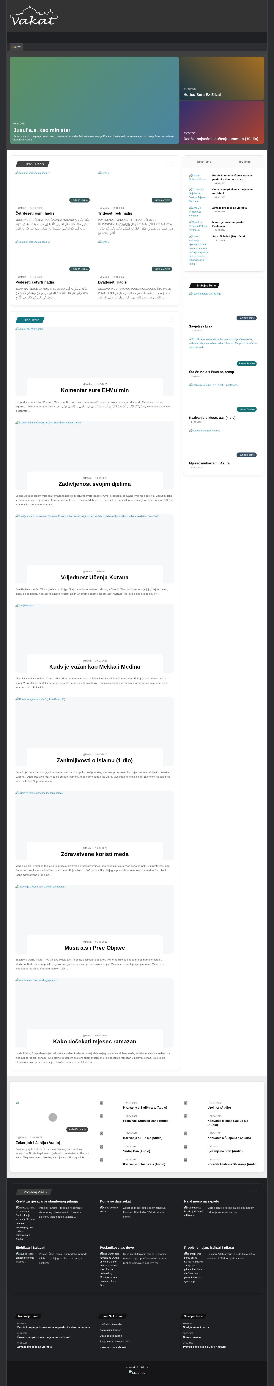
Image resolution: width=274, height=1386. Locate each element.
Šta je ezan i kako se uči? (115, 1341)
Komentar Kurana (176, 1087)
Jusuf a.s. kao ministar (41, 130)
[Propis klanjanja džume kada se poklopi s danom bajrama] (199, 179)
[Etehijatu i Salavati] (26, 1258)
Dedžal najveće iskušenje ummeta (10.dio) (221, 139)
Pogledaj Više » (35, 1192)
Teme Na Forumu (112, 1316)
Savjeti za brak (200, 326)
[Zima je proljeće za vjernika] (199, 212)
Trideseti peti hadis (115, 213)
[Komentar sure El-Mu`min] (94, 361)
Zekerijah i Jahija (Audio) (38, 1143)
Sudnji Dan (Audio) (136, 1151)
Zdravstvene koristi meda (95, 854)
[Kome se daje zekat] (110, 1210)
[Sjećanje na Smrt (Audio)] (185, 1147)
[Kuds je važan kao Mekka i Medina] (94, 638)
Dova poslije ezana (111, 1335)
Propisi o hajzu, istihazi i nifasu (209, 1247)
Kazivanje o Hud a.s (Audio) (142, 1138)
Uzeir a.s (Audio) (219, 1107)
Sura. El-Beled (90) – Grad (228, 236)
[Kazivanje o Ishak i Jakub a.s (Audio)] (185, 1116)
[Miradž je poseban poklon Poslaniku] (199, 226)
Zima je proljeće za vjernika (229, 207)
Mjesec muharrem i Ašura (209, 463)
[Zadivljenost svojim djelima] (94, 455)
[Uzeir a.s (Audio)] (185, 1103)
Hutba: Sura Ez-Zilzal (202, 95)
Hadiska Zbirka (82, 1087)
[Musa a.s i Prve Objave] (94, 919)
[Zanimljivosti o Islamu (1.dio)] (94, 731)
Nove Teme (204, 161)
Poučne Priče (86, 1100)
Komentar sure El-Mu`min (95, 390)
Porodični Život (57, 1100)
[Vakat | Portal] (34, 16)
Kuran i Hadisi (34, 164)
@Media (22, 208)
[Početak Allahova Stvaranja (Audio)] (185, 1160)
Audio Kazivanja (25, 1087)
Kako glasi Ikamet (110, 1330)
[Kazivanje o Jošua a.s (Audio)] (101, 1160)
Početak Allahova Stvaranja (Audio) (232, 1164)
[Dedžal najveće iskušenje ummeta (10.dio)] (222, 122)
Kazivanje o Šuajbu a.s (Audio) (229, 1138)
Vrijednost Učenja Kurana (95, 577)
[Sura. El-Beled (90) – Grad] (199, 250)
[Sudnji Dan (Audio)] (101, 1147)
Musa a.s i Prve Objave (94, 948)
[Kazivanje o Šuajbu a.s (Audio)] (185, 1133)
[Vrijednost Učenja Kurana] (94, 548)
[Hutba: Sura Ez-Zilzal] (222, 78)
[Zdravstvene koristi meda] (94, 825)
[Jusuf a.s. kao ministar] (94, 100)
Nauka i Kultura (238, 1087)
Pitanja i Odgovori (26, 1100)
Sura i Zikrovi (113, 1100)
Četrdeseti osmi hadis (34, 213)
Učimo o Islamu (142, 1100)
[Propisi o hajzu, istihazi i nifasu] (194, 1267)
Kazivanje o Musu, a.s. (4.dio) (212, 418)
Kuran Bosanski (207, 1087)
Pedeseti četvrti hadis (34, 282)
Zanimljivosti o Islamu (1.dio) (95, 760)
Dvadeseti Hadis (112, 282)
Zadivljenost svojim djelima (95, 484)
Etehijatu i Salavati (30, 1247)
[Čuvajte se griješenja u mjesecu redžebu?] (199, 195)
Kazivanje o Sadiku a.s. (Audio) (145, 1107)
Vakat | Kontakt (137, 1367)
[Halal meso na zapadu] (194, 1211)
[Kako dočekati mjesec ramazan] (94, 1012)
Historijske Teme (113, 1087)
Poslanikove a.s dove (117, 1247)
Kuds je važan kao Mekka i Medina (94, 667)
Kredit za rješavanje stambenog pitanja (47, 1201)
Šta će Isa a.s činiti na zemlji (211, 372)
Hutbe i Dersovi (144, 1087)
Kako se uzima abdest (113, 1347)
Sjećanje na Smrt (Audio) (224, 1151)
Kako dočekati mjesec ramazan (94, 1041)
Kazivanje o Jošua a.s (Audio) (144, 1164)
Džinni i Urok (54, 1087)
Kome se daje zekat (115, 1201)
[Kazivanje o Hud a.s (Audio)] (101, 1133)
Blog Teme (31, 320)
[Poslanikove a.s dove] (110, 1269)
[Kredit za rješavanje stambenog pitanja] (26, 1223)
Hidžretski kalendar (111, 1324)
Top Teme (245, 161)
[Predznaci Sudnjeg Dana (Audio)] (101, 1116)
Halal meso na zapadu (201, 1201)
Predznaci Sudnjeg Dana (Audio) (146, 1120)
